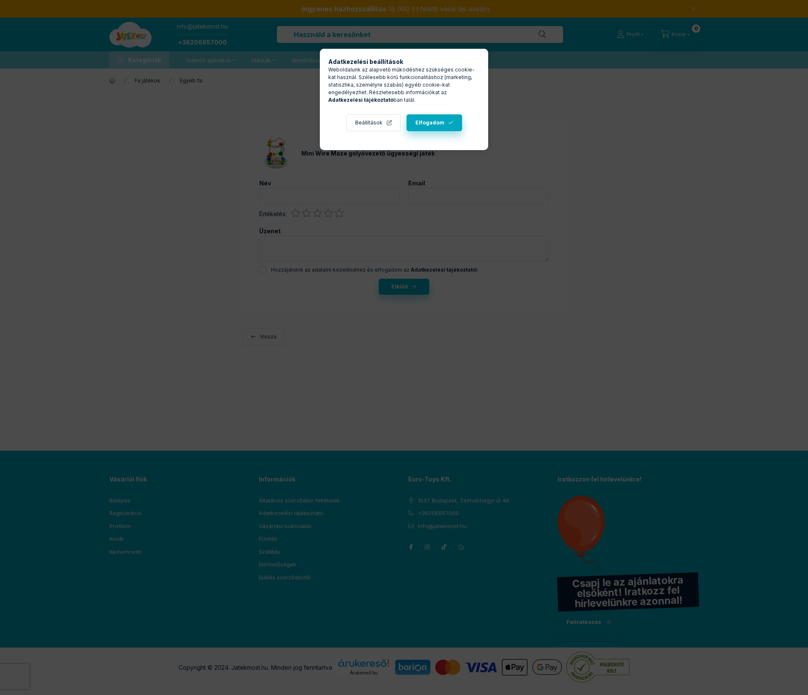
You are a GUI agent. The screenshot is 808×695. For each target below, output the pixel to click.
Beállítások (369, 122)
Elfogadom (429, 122)
